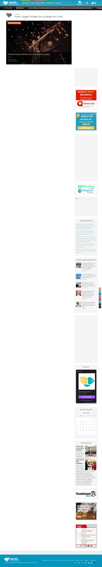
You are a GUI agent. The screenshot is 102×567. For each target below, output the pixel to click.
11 (80, 424)
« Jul (77, 436)
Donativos (58, 3)
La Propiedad (58, 560)
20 (86, 427)
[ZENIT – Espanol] (12, 3)
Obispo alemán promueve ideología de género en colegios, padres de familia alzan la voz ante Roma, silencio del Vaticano (88, 294)
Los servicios (66, 560)
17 (77, 427)
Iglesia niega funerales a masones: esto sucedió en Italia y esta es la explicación (88, 284)
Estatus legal (79, 560)
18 (80, 427)
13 (86, 424)
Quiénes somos (46, 560)
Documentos (49, 3)
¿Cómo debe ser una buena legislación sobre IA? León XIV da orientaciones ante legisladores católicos (36, 8)
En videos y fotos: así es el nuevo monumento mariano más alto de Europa (88, 276)
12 (83, 424)
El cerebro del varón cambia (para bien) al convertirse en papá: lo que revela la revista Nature (88, 304)
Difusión (73, 560)
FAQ (52, 560)
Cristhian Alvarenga (13, 61)
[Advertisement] (86, 77)
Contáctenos (93, 560)
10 (77, 424)
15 (92, 424)
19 (83, 427)
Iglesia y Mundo (40, 3)
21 (89, 427)
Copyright (86, 560)
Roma (32, 3)
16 (95, 424)
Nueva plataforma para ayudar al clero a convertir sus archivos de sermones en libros (85, 245)
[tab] (81, 526)
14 (89, 424)
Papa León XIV (26, 3)
